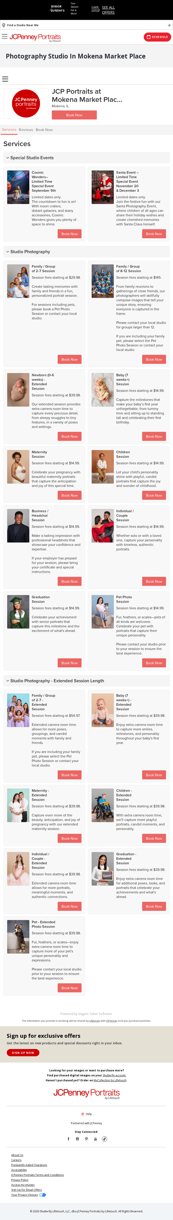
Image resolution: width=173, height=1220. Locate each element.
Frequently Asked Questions (29, 1165)
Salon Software (101, 1014)
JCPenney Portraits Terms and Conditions (37, 1175)
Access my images (22, 1185)
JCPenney (111, 1020)
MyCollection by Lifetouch (110, 1080)
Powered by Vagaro (74, 1014)
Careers (16, 1160)
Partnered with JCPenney (86, 1123)
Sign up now (23, 1053)
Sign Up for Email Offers (26, 1190)
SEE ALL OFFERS (108, 10)
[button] (51, 10)
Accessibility (19, 1170)
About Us (17, 1155)
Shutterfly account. (114, 1075)
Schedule (160, 37)
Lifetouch (94, 1020)
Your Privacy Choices (24, 1195)
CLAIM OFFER (95, 8)
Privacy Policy (19, 1180)
